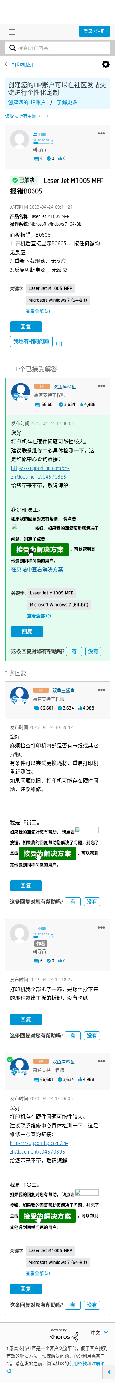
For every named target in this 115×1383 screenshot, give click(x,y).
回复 (25, 326)
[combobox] (57, 47)
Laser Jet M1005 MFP (50, 288)
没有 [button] (93, 651)
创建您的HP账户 (27, 102)
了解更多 (67, 102)
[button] (101, 133)
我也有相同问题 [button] (31, 341)
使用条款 (78, 1363)
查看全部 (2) (38, 311)
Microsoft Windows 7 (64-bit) (58, 300)
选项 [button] (105, 64)
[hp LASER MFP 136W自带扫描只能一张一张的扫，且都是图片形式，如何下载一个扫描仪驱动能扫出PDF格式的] (40, 116)
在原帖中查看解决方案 (37, 569)
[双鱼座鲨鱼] (20, 392)
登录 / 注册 (94, 31)
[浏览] (10, 32)
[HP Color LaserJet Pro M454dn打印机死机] (47, 116)
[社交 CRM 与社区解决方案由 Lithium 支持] (64, 1335)
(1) (59, 343)
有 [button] (74, 651)
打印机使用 (23, 65)
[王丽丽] (19, 139)
